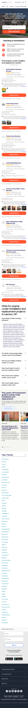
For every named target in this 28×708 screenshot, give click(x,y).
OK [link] (7, 6)
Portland (4, 573)
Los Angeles (5, 472)
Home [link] (3, 6)
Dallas (3, 594)
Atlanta (4, 508)
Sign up (14, 645)
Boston (4, 524)
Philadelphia (5, 578)
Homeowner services (8, 669)
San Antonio (5, 604)
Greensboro (5, 555)
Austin (3, 591)
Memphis (4, 586)
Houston (4, 602)
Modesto (4, 474)
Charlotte (4, 552)
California (10, 696)
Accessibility (21, 696)
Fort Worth (5, 599)
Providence (5, 583)
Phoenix (4, 461)
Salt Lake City (6, 607)
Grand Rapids (6, 529)
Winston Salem (6, 560)
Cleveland (5, 565)
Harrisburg (5, 576)
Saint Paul (4, 534)
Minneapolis (5, 532)
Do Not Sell (15, 696)
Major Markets (7, 455)
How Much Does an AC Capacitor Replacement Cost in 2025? (10, 428)
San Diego (5, 480)
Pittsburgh (5, 581)
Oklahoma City (6, 570)
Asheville (4, 550)
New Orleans (5, 519)
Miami (3, 500)
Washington (5, 493)
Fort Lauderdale (6, 495)
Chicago (4, 511)
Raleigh (4, 557)
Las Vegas (5, 542)
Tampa (4, 506)
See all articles (8, 408)
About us (4, 683)
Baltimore (4, 521)
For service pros (6, 674)
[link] (14, 73)
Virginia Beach (6, 615)
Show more (23, 86)
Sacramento (5, 477)
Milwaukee (5, 622)
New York (4, 547)
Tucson (4, 464)
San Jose (4, 485)
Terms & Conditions (22, 699)
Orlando (4, 503)
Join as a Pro (18, 2)
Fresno (4, 467)
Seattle (4, 617)
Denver (4, 487)
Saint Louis (5, 539)
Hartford (4, 490)
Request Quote (14, 95)
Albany (4, 545)
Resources (5, 679)
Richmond (5, 612)
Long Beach (5, 469)
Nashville (4, 589)
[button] (4, 90)
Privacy (5, 696)
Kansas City (5, 537)
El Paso (4, 596)
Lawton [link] (11, 6)
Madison (4, 620)
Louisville (4, 516)
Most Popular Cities (7, 629)
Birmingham (5, 459)
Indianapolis (5, 513)
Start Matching (14, 32)
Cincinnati (5, 563)
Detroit (4, 526)
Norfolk (4, 609)
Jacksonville (5, 498)
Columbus (5, 568)
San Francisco (6, 482)
